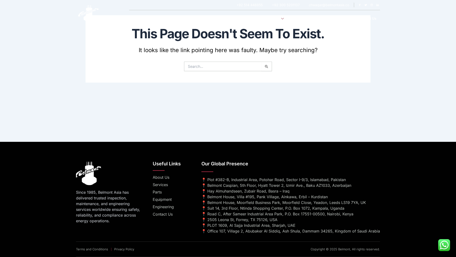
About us (251, 18)
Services (273, 18)
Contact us (367, 18)
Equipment (327, 18)
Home (232, 18)
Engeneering (302, 18)
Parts (347, 18)
